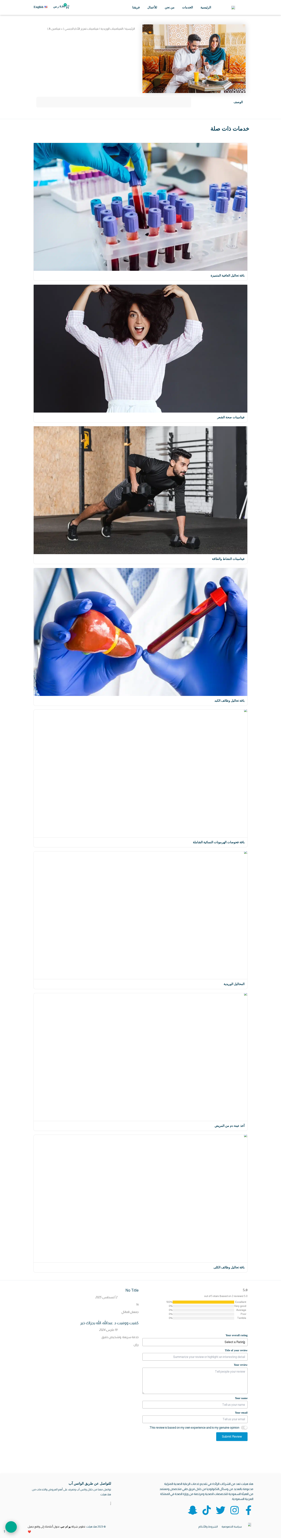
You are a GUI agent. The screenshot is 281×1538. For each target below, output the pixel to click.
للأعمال (152, 7)
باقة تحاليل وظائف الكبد (229, 700)
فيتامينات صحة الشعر (230, 417)
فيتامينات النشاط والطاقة (228, 558)
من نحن (170, 7)
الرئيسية (206, 7)
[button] (11, 1527)
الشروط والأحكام (208, 1526)
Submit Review (232, 1436)
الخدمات (187, 7)
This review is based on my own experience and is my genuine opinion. (194, 1427)
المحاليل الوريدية (234, 984)
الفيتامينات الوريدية (112, 28)
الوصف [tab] (238, 102)
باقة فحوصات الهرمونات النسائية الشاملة (218, 842)
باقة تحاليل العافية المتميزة (227, 275)
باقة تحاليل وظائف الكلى (229, 1267)
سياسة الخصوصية (232, 1526)
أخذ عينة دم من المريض (229, 1125)
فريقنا (136, 7)
